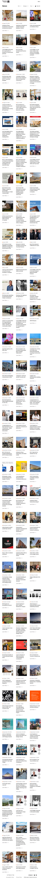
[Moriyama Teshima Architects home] (5, 2)
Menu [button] (39, 1)
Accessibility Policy (10, 877)
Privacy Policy (19, 877)
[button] (19, 6)
